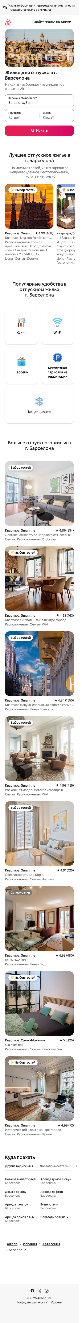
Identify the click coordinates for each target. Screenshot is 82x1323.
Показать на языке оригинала (29, 10)
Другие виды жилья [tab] (19, 1166)
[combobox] (39, 102)
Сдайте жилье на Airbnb (51, 22)
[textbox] (22, 117)
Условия (56, 1302)
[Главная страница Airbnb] (8, 22)
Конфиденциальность (31, 1302)
